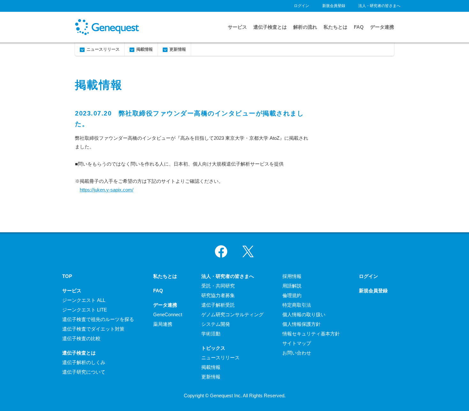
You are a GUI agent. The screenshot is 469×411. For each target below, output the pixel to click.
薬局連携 (162, 324)
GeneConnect (167, 314)
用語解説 (292, 285)
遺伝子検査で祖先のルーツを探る (98, 319)
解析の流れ (305, 27)
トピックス (213, 348)
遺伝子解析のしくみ (83, 362)
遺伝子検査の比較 (81, 338)
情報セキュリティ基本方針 (311, 333)
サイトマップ (296, 343)
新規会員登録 (333, 6)
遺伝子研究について (83, 372)
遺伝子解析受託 (218, 305)
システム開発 (215, 324)
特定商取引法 (296, 305)
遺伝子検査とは (270, 27)
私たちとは (335, 27)
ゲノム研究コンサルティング (232, 314)
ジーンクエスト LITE (84, 309)
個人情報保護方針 (301, 324)
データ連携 (382, 27)
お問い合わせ (296, 352)
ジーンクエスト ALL (83, 300)
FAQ (359, 27)
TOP (67, 276)
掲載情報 (144, 49)
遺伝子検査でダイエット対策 (93, 329)
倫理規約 (292, 295)
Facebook (221, 251)
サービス (237, 27)
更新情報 (177, 49)
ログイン (301, 6)
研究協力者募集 (218, 295)
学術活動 (210, 333)
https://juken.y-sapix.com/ (106, 189)
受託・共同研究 (218, 285)
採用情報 (292, 276)
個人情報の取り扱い (303, 314)
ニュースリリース (103, 49)
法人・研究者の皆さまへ (379, 6)
